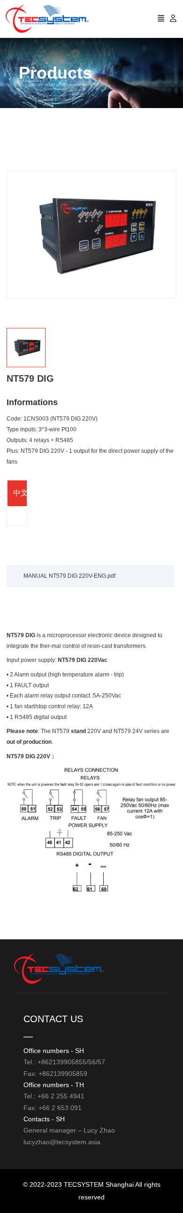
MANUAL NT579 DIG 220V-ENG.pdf (69, 576)
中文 (20, 493)
